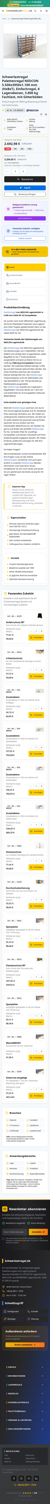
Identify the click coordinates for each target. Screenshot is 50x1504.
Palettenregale (18, 408)
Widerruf (7, 1462)
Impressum (30, 1455)
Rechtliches (13, 299)
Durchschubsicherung (18, 888)
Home (4, 19)
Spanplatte (12, 926)
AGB (6, 1455)
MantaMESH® (13, 1042)
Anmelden (36, 1232)
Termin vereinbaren (23, 1344)
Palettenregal (10, 312)
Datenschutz (21, 1240)
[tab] (25, 252)
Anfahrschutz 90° (15, 622)
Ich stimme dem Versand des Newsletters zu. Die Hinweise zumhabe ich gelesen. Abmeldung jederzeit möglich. (27, 1240)
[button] (20, 72)
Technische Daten (16, 275)
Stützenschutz (13, 852)
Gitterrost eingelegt (16, 1077)
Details (12, 267)
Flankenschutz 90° (16, 965)
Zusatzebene (12, 697)
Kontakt (7, 1458)
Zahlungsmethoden (33, 1462)
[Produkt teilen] (46, 114)
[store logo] (19, 11)
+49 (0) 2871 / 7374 (14, 1291)
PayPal (27, 188)
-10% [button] (8, 149)
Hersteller (13, 291)
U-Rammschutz (14, 658)
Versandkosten (14, 283)
